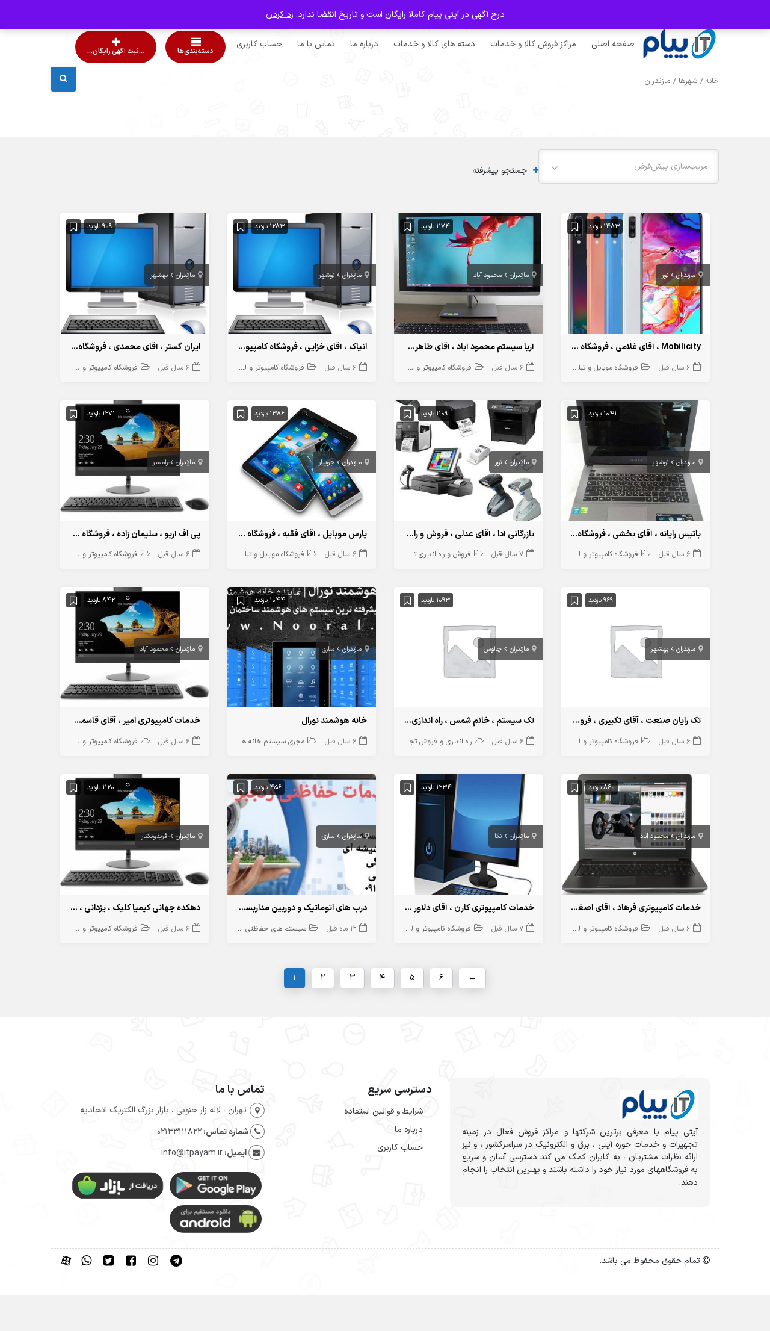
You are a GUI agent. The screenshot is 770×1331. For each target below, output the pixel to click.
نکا (498, 836)
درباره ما (341, 44)
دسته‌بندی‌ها (161, 51)
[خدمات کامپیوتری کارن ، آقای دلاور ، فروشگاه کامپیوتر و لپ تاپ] (468, 837)
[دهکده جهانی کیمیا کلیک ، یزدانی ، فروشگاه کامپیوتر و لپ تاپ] (134, 837)
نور (665, 275)
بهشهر (159, 275)
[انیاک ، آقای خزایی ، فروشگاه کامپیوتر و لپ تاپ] (302, 276)
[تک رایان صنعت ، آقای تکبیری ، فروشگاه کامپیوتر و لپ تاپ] (635, 650)
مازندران (685, 275)
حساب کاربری (236, 44)
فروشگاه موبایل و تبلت (604, 367)
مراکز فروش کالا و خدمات (510, 44)
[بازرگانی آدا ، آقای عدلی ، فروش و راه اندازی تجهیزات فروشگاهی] (468, 463)
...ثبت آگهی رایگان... (105, 51)
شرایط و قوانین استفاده (383, 1111)
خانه (712, 81)
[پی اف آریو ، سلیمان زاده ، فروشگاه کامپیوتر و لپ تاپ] (134, 463)
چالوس (493, 649)
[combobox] (628, 166)
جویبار (326, 463)
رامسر (160, 463)
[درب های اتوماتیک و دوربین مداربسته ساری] (302, 837)
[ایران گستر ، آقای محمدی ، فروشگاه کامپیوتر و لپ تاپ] (134, 276)
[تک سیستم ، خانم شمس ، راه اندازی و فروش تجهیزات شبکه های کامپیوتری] (468, 650)
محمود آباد (487, 275)
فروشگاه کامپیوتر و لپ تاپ (432, 367)
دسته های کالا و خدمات (411, 44)
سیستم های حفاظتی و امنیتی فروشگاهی (246, 928)
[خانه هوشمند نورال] (302, 650)
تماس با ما (293, 44)
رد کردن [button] (280, 14)
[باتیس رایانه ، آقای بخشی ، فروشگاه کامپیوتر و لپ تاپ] (635, 463)
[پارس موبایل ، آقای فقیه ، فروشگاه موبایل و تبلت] (302, 463)
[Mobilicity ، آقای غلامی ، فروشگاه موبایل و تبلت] (635, 276)
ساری (328, 649)
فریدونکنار (154, 836)
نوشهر (326, 275)
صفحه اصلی (590, 44)
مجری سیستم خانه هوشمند (263, 741)
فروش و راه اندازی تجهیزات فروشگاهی (415, 554)
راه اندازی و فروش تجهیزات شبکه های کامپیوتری (401, 741)
